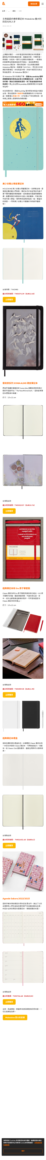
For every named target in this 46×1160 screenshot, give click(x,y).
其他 (14, 11)
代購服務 (19, 93)
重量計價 (16, 96)
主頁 (3, 11)
